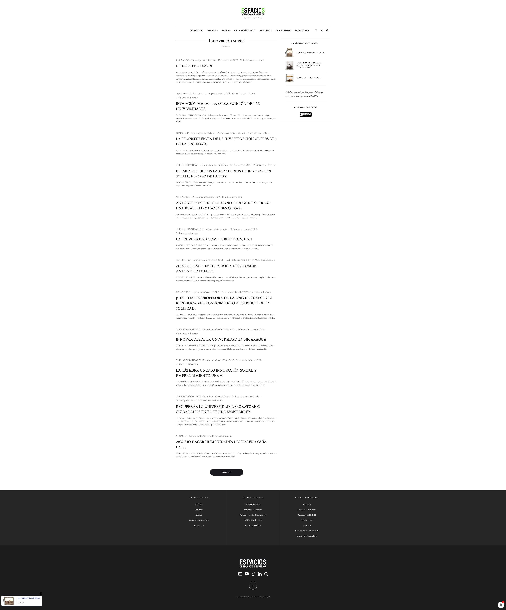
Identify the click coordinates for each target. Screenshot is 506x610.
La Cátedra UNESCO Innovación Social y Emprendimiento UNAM (216, 373)
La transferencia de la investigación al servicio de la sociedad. (226, 141)
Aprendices (199, 525)
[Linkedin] (260, 574)
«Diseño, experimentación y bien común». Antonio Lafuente (218, 268)
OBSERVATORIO (283, 30)
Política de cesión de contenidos (253, 515)
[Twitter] (321, 30)
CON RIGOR (212, 30)
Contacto (307, 504)
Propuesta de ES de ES (307, 515)
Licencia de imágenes (253, 510)
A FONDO (226, 30)
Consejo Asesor (307, 520)
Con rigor (199, 510)
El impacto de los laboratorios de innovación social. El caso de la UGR (223, 174)
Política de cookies (253, 525)
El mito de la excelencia (309, 78)
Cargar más (227, 472)
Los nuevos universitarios (310, 52)
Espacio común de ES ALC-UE (191, 93)
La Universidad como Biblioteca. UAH (214, 239)
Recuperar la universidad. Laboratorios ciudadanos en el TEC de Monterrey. (218, 409)
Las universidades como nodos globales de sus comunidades (309, 65)
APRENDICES (266, 30)
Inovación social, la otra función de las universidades (218, 106)
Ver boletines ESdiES (253, 504)
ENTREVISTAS (196, 30)
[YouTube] (246, 574)
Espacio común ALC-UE (199, 520)
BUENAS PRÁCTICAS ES (245, 30)
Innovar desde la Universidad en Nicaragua (221, 339)
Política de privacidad (253, 520)
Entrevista (199, 504)
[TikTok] (253, 574)
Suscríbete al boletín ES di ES (307, 531)
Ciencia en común (194, 66)
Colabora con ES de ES (307, 510)
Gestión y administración (215, 229)
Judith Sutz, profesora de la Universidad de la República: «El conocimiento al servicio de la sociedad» (224, 303)
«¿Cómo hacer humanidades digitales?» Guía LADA (221, 444)
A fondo (199, 515)
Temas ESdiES (302, 30)
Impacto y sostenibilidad (203, 60)
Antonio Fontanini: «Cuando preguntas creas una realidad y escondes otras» (223, 206)
